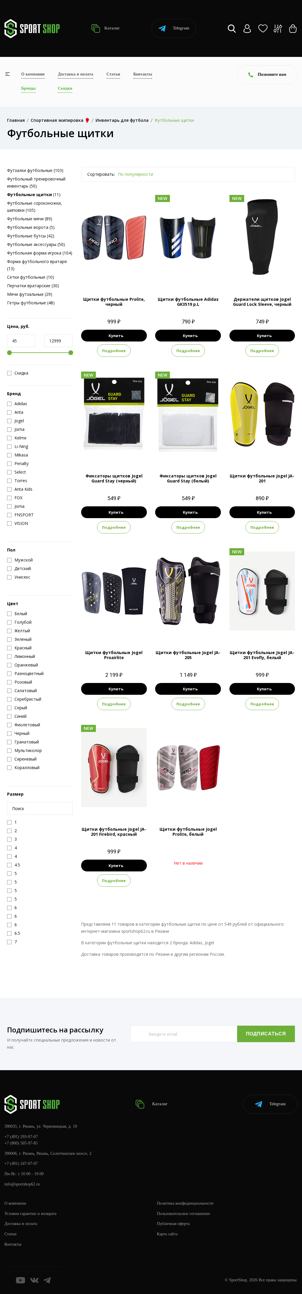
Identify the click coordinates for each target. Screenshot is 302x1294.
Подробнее (114, 350)
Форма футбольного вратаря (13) (37, 265)
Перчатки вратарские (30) (33, 285)
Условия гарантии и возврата (30, 1213)
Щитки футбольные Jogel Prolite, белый (188, 831)
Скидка (21, 373)
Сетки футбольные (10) (30, 277)
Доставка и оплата (75, 74)
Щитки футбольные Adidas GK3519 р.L (188, 301)
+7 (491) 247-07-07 (21, 1163)
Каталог (111, 28)
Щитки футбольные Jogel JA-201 (262, 478)
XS (246, 451)
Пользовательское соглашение (183, 1213)
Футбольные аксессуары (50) (36, 244)
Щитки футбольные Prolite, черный (114, 301)
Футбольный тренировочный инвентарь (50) (36, 182)
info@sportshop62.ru (22, 1184)
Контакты (142, 74)
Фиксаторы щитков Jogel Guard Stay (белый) (188, 478)
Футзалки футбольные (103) (35, 170)
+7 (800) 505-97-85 (21, 1143)
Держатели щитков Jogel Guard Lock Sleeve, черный (262, 301)
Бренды (28, 88)
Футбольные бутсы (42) (30, 236)
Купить (116, 335)
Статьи (113, 74)
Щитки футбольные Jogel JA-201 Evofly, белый (262, 655)
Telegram (181, 28)
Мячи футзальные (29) (29, 294)
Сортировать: (101, 174)
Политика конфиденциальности (185, 1203)
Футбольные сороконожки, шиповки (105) (34, 206)
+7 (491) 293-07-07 (21, 1136)
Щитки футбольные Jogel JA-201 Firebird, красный (114, 831)
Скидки (65, 88)
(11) (33, 194)
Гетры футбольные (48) (31, 303)
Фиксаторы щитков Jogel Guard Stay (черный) (114, 478)
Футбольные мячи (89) (29, 218)
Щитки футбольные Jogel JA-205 (188, 655)
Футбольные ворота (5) (31, 227)
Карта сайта (167, 1234)
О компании (33, 74)
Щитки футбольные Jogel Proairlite (113, 655)
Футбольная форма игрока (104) (39, 253)
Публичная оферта (173, 1223)
